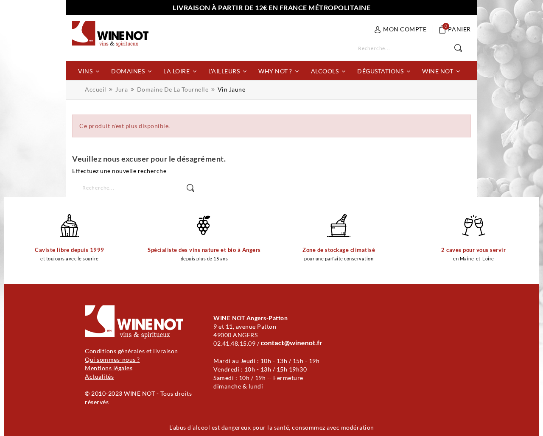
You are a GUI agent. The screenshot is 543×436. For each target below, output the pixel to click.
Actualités (99, 376)
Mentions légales (108, 368)
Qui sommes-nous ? (112, 359)
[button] (88, 70)
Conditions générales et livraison (131, 351)
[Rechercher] (462, 48)
